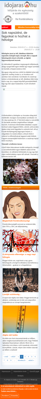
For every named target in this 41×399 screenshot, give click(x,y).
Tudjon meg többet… (9, 391)
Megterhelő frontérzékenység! (16, 221)
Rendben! (5, 395)
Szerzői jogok (34, 371)
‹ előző (13, 357)
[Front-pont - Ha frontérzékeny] (8, 22)
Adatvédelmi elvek (19, 371)
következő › (22, 360)
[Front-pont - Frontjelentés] (26, 22)
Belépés (20, 376)
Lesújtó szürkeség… (11, 294)
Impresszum (6, 371)
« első (6, 357)
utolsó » (31, 360)
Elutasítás (14, 395)
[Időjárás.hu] (20, 7)
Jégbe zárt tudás (10, 335)
